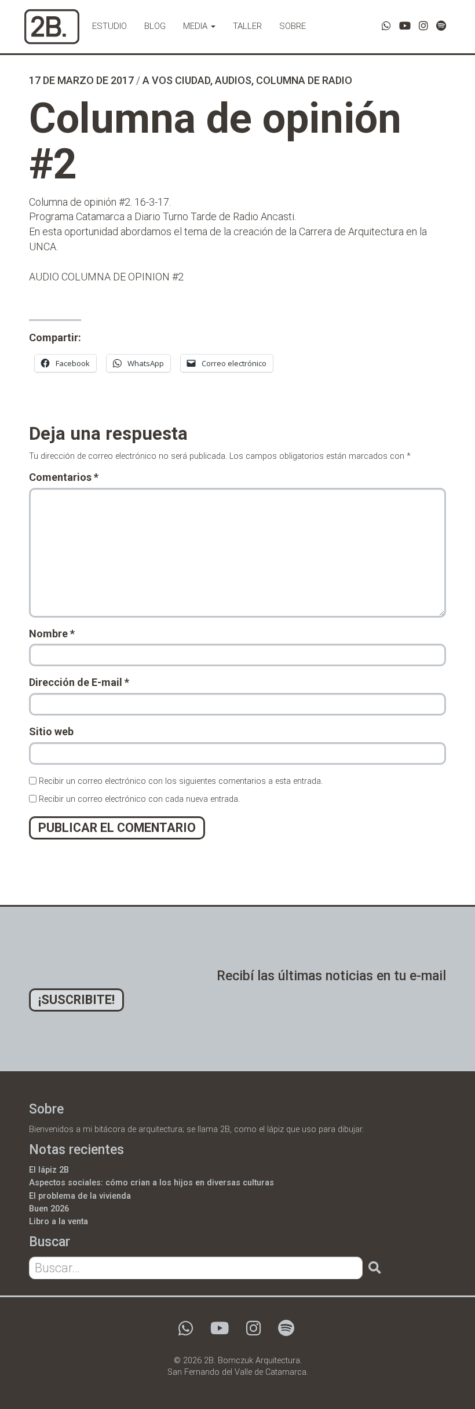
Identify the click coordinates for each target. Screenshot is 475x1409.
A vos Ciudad (176, 80)
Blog (155, 26)
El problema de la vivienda (80, 1196)
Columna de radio (304, 80)
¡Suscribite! (76, 999)
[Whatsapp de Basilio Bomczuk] (386, 26)
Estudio (109, 26)
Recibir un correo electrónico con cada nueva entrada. (139, 799)
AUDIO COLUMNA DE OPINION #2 (106, 277)
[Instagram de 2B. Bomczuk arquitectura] (423, 26)
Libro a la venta (58, 1222)
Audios (233, 80)
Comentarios (63, 477)
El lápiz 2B (49, 1170)
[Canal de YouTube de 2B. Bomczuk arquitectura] (405, 26)
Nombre (52, 633)
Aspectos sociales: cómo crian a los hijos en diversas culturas (151, 1183)
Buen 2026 (49, 1209)
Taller (247, 26)
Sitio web (51, 731)
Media (196, 26)
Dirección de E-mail (79, 682)
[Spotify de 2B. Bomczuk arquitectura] (441, 26)
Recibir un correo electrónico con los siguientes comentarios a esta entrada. (181, 781)
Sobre (292, 26)
